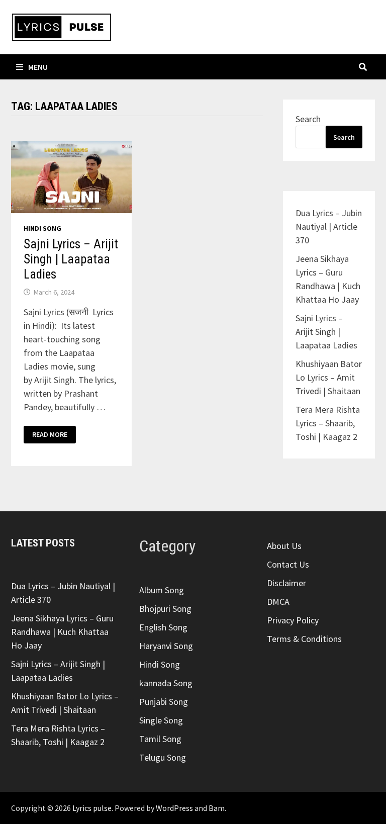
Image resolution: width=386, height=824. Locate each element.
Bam (217, 808)
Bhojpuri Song (165, 608)
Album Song (161, 590)
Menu (38, 67)
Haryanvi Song (166, 646)
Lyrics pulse (92, 808)
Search (308, 119)
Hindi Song (42, 228)
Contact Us (288, 564)
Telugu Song (162, 757)
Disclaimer (286, 583)
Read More (49, 434)
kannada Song (165, 683)
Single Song (161, 720)
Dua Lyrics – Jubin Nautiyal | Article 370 (329, 226)
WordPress (174, 808)
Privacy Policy (293, 620)
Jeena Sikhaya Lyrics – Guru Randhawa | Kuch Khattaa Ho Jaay (62, 631)
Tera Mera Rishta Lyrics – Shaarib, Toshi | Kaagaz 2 (328, 423)
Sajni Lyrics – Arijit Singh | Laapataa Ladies (71, 259)
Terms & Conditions (304, 639)
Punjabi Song (163, 701)
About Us (284, 546)
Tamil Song (160, 739)
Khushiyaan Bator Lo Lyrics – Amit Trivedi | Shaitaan (329, 377)
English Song (163, 627)
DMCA (278, 601)
